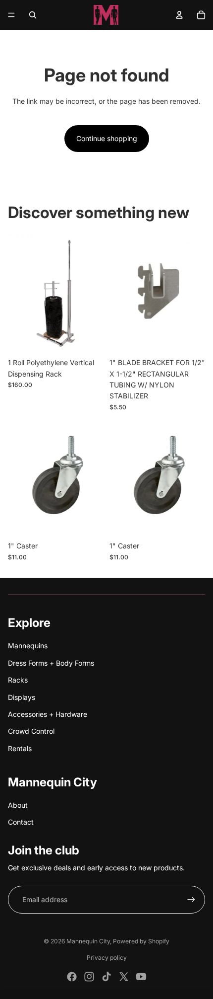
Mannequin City (88, 941)
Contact (21, 822)
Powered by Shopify (141, 941)
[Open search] (33, 15)
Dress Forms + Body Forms (51, 663)
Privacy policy (107, 957)
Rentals (20, 748)
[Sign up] (191, 899)
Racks (18, 680)
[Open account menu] (179, 15)
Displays (21, 697)
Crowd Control (31, 731)
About (18, 805)
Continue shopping (106, 138)
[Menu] (11, 14)
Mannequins (28, 645)
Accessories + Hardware (47, 714)
